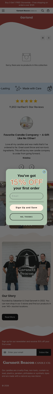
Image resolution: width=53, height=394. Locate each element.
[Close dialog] (44, 171)
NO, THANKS (26, 217)
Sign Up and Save (26, 208)
